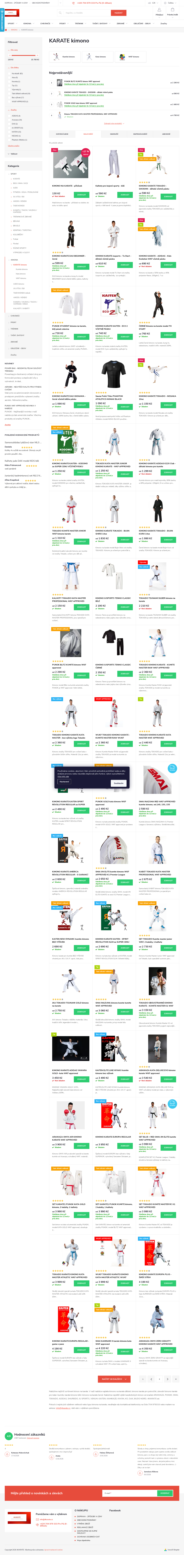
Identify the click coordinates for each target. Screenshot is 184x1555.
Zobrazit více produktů (113, 124)
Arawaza (16, 120)
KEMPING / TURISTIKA (22, 230)
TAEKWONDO (19, 206)
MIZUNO (16, 136)
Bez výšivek (17, 98)
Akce (14, 77)
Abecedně (166, 134)
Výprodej (16, 89)
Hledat (119, 13)
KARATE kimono (20, 265)
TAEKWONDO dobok (21, 293)
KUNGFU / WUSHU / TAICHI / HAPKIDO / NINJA (25, 303)
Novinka (16, 81)
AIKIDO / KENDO (20, 201)
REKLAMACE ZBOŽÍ (85, 1527)
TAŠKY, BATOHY (17, 335)
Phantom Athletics (19, 140)
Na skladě (17, 73)
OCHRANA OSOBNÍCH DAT (88, 1537)
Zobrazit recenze (33, 1438)
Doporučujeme (62, 134)
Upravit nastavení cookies (53, 1550)
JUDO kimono (18, 284)
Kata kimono (21, 274)
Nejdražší (114, 134)
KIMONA (14, 260)
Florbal (15, 243)
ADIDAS (16, 116)
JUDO (15, 188)
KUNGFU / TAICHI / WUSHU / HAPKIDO (25, 211)
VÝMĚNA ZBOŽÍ (83, 1524)
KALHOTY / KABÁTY (21, 308)
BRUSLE (16, 226)
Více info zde (63, 776)
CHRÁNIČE (15, 316)
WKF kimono (21, 278)
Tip (14, 85)
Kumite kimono (22, 269)
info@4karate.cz (63, 1408)
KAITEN (16, 132)
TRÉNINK (14, 329)
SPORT (14, 174)
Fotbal (15, 239)
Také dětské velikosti (21, 94)
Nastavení (64, 781)
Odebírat (164, 1493)
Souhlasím (118, 783)
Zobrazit (81, 195)
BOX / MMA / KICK (20, 183)
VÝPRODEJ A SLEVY (21, 252)
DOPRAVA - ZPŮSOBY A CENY (16, 3)
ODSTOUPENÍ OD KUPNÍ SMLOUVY (87, 1532)
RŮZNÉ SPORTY (19, 248)
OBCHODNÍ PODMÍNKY (41, 3)
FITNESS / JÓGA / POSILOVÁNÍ (25, 192)
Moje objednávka (83, 1540)
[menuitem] (13, 24)
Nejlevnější (88, 134)
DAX (14, 124)
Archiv (8, 425)
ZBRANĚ (14, 342)
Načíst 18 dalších (112, 1379)
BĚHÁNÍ (16, 221)
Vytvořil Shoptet (173, 1550)
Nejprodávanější (140, 134)
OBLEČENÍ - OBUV (18, 348)
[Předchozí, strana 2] (151, 1379)
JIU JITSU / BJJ (18, 197)
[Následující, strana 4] (167, 1379)
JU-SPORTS (17, 128)
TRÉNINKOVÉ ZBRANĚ (22, 217)
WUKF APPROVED (20, 102)
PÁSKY (13, 322)
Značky (13, 355)
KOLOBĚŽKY (18, 234)
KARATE (16, 179)
